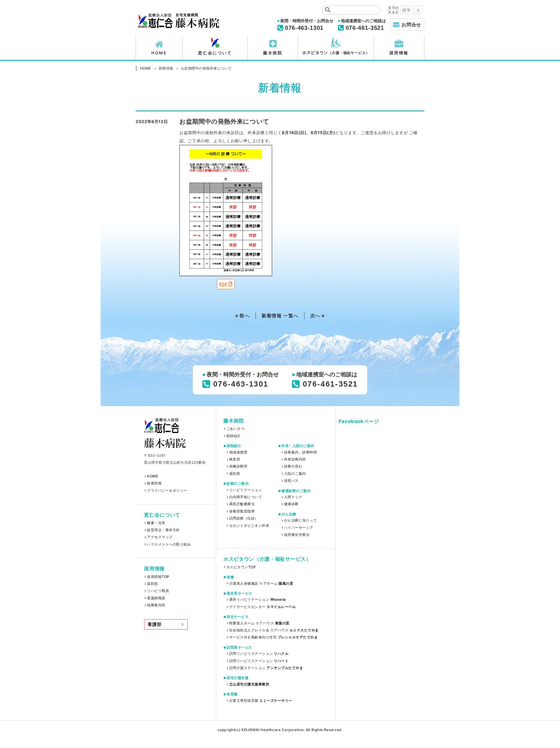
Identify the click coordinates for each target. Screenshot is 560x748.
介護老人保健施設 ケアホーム (261, 583)
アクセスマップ (159, 537)
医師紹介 (233, 436)
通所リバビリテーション (257, 600)
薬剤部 (152, 584)
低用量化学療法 (296, 535)
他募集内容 (156, 605)
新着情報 (154, 483)
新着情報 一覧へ (280, 315)
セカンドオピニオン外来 (249, 526)
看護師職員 (156, 598)
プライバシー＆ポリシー (167, 491)
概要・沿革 (156, 523)
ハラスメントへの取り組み (169, 544)
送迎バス (291, 481)
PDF (223, 284)
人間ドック (293, 497)
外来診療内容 (295, 459)
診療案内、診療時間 (300, 452)
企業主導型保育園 (260, 701)
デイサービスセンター (262, 607)
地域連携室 (238, 452)
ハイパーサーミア (298, 528)
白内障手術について (245, 497)
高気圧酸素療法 (242, 504)
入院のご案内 (295, 474)
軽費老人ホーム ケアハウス (259, 623)
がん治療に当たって (300, 520)
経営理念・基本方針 (163, 530)
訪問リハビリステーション (258, 654)
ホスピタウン (335, 52)
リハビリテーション (245, 490)
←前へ (242, 315)
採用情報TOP (158, 577)
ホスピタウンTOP (241, 567)
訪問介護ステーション (266, 668)
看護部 (154, 624)
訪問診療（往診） (243, 518)
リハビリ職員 (158, 591)
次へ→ (317, 315)
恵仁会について (215, 52)
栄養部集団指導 (242, 511)
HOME (159, 52)
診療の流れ (293, 466)
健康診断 (291, 504)
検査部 (234, 459)
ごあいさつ (235, 429)
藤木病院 (272, 52)
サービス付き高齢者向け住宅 (273, 637)
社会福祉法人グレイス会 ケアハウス (273, 630)
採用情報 (399, 52)
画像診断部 (238, 466)
